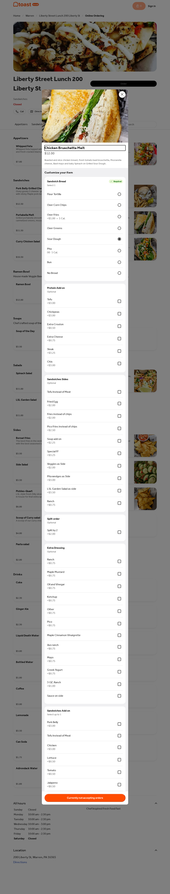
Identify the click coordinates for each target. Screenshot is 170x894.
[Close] (122, 94)
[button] (85, 116)
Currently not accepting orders (85, 797)
